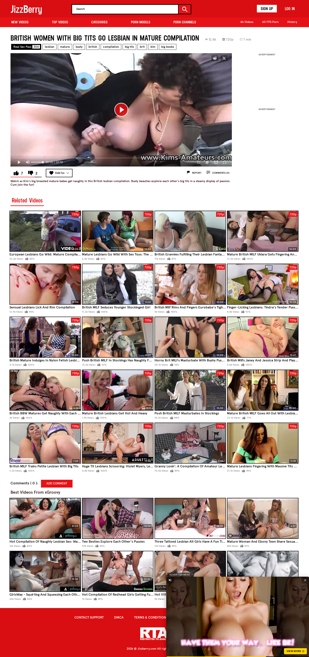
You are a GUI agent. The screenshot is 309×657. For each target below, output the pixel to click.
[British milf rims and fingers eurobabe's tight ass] (190, 284)
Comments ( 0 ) (24, 483)
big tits (129, 47)
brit (142, 47)
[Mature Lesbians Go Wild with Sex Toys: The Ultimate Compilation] (117, 231)
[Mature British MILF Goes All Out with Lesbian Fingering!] (262, 390)
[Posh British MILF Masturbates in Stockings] (190, 390)
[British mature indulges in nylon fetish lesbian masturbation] (45, 337)
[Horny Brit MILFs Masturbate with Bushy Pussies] (190, 337)
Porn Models (140, 22)
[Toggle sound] (170, 580)
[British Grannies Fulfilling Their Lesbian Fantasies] (190, 231)
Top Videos (60, 22)
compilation (111, 47)
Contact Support (89, 617)
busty (79, 47)
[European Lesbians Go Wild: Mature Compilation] (45, 231)
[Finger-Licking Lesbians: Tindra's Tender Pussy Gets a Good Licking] (262, 284)
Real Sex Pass (26, 47)
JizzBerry (26, 9)
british (92, 47)
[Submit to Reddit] (214, 58)
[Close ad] (305, 580)
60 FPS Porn (270, 22)
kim (153, 47)
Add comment (56, 483)
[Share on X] (224, 58)
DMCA (119, 617)
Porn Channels (184, 22)
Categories (99, 22)
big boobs (167, 47)
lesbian (49, 47)
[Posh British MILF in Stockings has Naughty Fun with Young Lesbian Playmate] (117, 337)
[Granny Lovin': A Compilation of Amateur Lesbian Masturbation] (190, 443)
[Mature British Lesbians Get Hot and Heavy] (117, 390)
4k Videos (246, 22)
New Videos (20, 22)
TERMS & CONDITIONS (151, 617)
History (292, 22)
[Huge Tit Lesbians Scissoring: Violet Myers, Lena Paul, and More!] (117, 443)
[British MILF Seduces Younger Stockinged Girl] (117, 284)
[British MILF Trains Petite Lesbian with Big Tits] (45, 443)
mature (65, 47)
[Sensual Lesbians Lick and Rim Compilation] (45, 284)
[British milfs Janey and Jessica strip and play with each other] (262, 337)
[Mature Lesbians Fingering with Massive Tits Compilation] (262, 443)
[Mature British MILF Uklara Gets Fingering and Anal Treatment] (262, 231)
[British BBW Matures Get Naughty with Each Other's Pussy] (45, 390)
